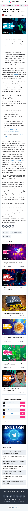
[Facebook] (4, 496)
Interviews (13, 492)
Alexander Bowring (9, 315)
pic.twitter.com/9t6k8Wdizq (11, 131)
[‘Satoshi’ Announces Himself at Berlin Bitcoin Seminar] (14, 277)
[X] (14, 496)
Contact (21, 499)
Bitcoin (6, 232)
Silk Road (7, 236)
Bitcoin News (13, 491)
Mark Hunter (8, 292)
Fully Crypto (8, 266)
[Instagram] (7, 496)
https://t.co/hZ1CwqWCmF (11, 129)
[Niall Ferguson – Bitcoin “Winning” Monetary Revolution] (14, 353)
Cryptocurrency (17, 232)
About (6, 499)
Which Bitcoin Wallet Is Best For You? (14, 313)
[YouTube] (17, 496)
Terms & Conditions (13, 499)
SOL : (20, 5)
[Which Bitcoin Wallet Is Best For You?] (14, 303)
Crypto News (6, 491)
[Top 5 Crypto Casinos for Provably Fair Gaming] (14, 252)
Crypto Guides (20, 491)
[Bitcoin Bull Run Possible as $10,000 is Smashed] (14, 327)
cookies (15, 507)
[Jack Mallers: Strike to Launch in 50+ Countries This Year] (14, 378)
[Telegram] (20, 496)
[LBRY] (24, 496)
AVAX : (9, 5)
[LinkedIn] (10, 496)
